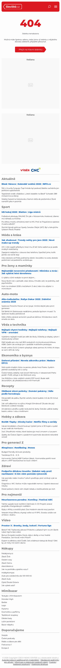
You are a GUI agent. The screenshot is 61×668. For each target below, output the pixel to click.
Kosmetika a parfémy (11, 612)
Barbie (4, 602)
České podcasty (8, 638)
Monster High (7, 599)
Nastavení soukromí (21, 664)
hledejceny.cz (7, 553)
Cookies (52, 662)
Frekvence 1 (7, 645)
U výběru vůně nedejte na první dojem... (18, 277)
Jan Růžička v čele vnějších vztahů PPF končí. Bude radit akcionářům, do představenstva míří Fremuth (25, 379)
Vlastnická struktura (39, 664)
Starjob (5, 635)
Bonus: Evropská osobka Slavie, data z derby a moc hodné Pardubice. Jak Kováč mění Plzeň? (26, 536)
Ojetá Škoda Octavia (10, 582)
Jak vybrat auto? (8, 585)
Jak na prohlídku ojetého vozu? (15, 569)
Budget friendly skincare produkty (16, 452)
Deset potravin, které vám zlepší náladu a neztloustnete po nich (28, 489)
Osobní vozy (7, 560)
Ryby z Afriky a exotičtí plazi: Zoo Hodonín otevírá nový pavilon (28, 509)
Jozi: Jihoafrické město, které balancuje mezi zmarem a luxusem (29, 431)
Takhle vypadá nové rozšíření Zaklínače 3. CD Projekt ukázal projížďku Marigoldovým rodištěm (27, 505)
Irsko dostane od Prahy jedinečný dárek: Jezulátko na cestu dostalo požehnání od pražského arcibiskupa (30, 259)
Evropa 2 (5, 648)
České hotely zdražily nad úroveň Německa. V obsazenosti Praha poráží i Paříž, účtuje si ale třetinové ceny (29, 374)
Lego (4, 605)
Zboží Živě (6, 556)
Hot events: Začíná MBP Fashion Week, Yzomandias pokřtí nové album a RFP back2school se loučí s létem (29, 459)
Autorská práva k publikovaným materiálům (20, 660)
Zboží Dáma (7, 563)
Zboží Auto (6, 579)
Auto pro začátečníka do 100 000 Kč (17, 576)
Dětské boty (7, 618)
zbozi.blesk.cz (7, 566)
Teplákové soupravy (10, 615)
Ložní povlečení (8, 621)
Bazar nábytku (8, 625)
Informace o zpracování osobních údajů (31, 662)
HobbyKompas (8, 573)
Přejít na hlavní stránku (30, 49)
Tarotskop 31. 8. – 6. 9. (10, 455)
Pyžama (5, 609)
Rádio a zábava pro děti (11, 641)
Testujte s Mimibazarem (12, 596)
